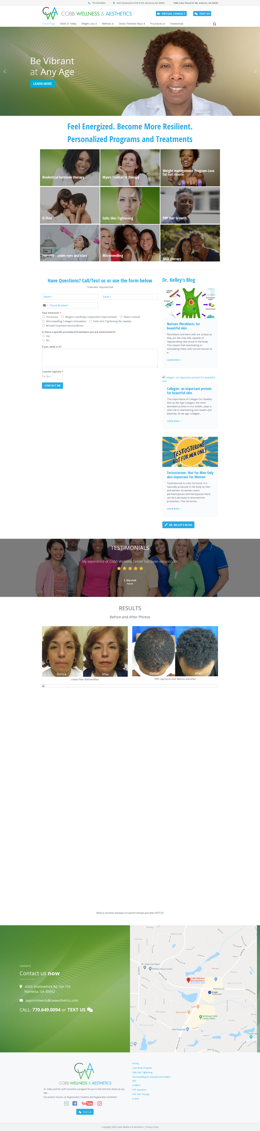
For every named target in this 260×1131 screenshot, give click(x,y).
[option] (130, 572)
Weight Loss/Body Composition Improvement (91, 317)
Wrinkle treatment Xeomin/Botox (65, 325)
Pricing (135, 1063)
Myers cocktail (132, 317)
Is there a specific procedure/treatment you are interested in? (79, 332)
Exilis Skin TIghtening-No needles (112, 321)
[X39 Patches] (190, 243)
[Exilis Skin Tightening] (130, 205)
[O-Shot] (70, 205)
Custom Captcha (52, 371)
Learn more (173, 360)
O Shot (135, 1098)
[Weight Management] (190, 167)
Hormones (52, 317)
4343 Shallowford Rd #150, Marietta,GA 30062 (141, 3)
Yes (48, 336)
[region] (130, 71)
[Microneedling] (130, 243)
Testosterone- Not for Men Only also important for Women (190, 474)
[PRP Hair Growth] (190, 205)
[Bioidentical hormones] (70, 167)
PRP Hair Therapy (140, 1094)
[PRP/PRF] (70, 243)
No (48, 340)
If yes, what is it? (52, 346)
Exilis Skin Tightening (142, 1072)
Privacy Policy (152, 1127)
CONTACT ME (52, 385)
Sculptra (136, 1085)
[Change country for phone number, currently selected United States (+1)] (45, 305)
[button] (4, 71)
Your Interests (51, 312)
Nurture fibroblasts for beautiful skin (183, 325)
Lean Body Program (142, 1067)
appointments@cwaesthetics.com (52, 1000)
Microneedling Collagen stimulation (66, 321)
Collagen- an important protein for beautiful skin (189, 390)
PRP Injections (139, 1089)
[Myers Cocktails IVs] (130, 167)
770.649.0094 (98, 3)
